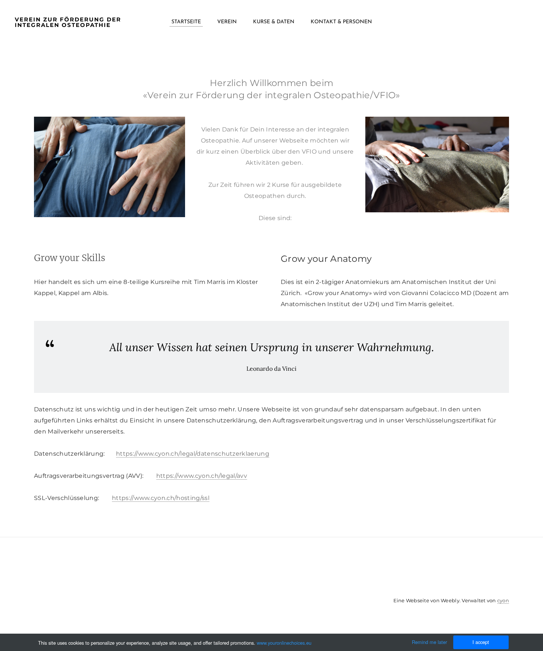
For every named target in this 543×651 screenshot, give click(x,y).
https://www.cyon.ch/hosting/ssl (160, 497)
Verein (227, 22)
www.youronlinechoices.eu (284, 642)
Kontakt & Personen (341, 22)
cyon (503, 600)
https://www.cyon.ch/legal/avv (201, 475)
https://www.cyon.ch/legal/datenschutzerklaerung (192, 453)
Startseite (186, 22)
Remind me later (429, 641)
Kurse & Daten (273, 22)
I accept (480, 641)
